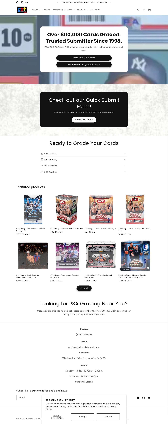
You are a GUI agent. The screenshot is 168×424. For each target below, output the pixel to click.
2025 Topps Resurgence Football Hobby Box (30, 230)
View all (84, 288)
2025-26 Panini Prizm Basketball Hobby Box (98, 276)
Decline (108, 416)
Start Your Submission (84, 57)
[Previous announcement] (58, 2)
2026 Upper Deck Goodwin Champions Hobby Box (27, 276)
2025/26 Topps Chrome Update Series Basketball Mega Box (132, 276)
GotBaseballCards (30, 418)
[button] (36, 9)
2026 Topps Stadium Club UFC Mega (100, 229)
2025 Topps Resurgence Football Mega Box (64, 276)
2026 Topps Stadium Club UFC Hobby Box (135, 230)
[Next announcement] (110, 2)
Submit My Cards (84, 119)
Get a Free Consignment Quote (84, 64)
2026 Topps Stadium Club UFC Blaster (66, 229)
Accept (82, 416)
